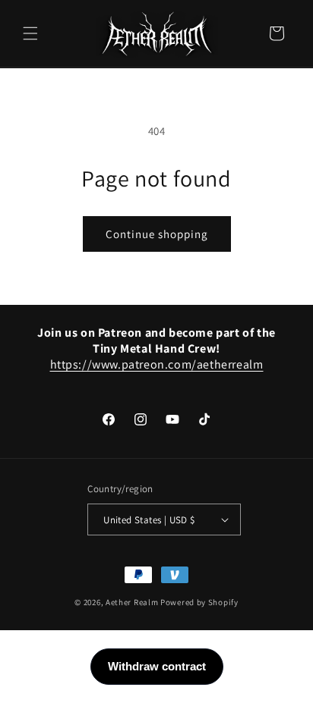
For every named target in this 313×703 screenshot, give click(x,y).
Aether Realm (132, 602)
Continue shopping (157, 234)
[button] (30, 33)
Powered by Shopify (199, 602)
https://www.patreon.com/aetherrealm (157, 364)
